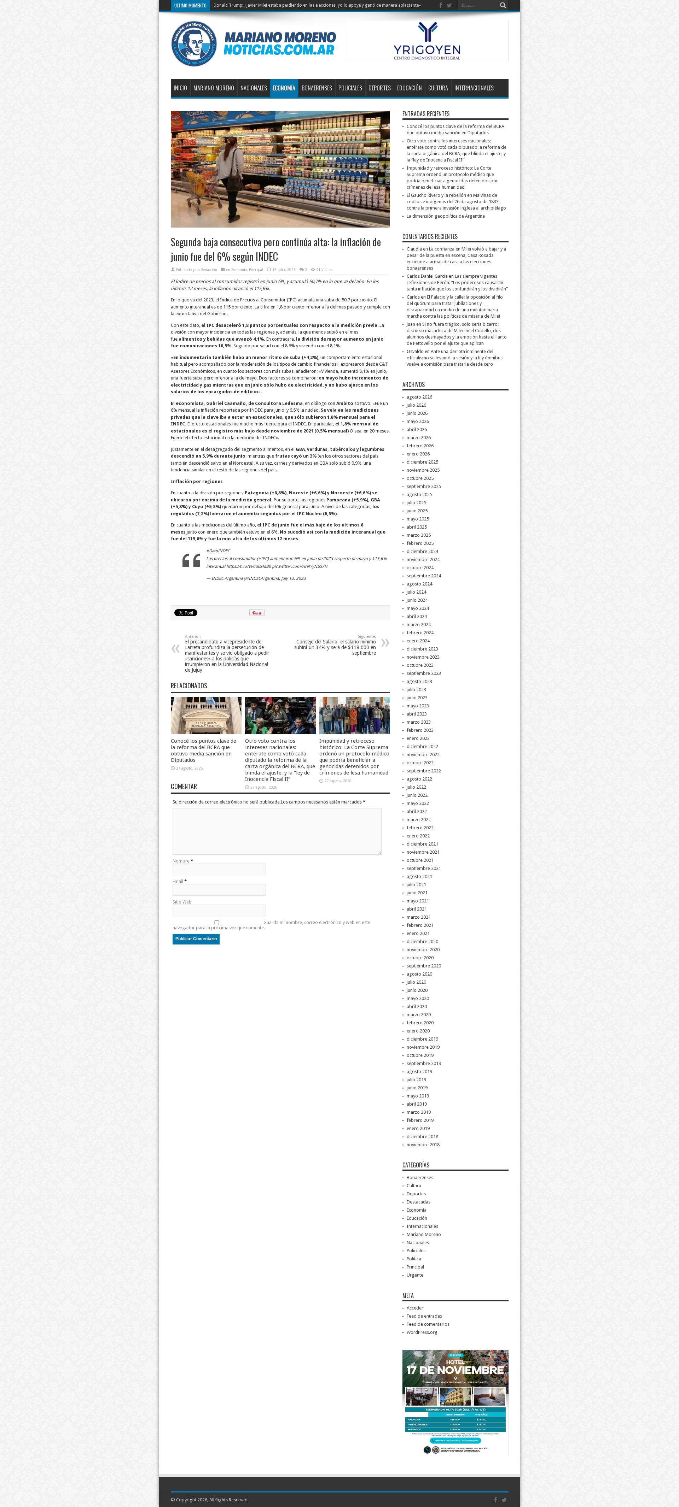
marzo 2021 (419, 917)
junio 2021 (417, 892)
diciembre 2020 (422, 941)
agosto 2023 (419, 681)
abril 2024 (417, 616)
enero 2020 (418, 1031)
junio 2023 (417, 697)
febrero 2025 (420, 543)
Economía (284, 88)
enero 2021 (418, 933)
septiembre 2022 (424, 770)
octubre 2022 (420, 762)
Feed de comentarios (428, 1324)
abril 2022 (417, 811)
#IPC (262, 558)
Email (178, 881)
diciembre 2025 (422, 462)
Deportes (379, 88)
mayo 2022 (418, 803)
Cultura (438, 88)
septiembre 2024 (424, 575)
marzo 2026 (419, 437)
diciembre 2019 (422, 1039)
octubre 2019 (420, 1055)
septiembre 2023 (424, 673)
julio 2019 (416, 1079)
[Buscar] (503, 5)
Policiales (350, 88)
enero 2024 (418, 640)
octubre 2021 (420, 860)
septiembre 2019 (424, 1063)
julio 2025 (416, 502)
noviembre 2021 (423, 852)
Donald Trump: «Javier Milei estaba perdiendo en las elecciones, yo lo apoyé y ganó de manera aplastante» (317, 5)
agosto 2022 (419, 779)
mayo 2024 (418, 608)
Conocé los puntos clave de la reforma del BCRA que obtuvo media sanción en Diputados (203, 750)
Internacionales (474, 88)
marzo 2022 (419, 819)
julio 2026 (416, 405)
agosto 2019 (419, 1071)
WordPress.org (422, 1332)
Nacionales (253, 88)
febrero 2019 (420, 1120)
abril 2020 (417, 1006)
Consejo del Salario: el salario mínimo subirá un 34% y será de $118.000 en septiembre (335, 645)
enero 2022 (418, 835)
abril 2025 (417, 527)
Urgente (415, 1275)
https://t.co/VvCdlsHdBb (248, 566)
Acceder (415, 1308)
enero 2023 (418, 738)
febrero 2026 (420, 445)
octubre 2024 (420, 567)
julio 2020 (416, 982)
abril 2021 (417, 909)
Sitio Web (182, 902)
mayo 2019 (418, 1096)
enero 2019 (418, 1128)
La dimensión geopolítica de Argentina (446, 216)
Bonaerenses (317, 88)
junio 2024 (417, 600)
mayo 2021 (418, 900)
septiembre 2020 (424, 966)
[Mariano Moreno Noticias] (253, 61)
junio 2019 (417, 1087)
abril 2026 (417, 429)
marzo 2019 (419, 1112)
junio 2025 (417, 510)
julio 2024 (416, 592)
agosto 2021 (419, 876)
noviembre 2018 (423, 1144)
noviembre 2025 (423, 470)
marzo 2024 (419, 624)
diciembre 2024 (422, 551)
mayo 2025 (418, 519)
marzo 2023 (419, 722)
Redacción (209, 270)
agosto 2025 (419, 494)
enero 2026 (418, 454)
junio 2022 (417, 795)
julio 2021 (416, 884)
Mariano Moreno (213, 88)
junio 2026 (417, 413)
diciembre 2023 (422, 649)
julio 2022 (416, 787)
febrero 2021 (420, 925)
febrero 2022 (420, 827)
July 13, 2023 (293, 578)
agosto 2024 (419, 584)
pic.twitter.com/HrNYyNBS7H (299, 566)
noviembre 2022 (423, 754)
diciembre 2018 (422, 1136)
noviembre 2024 (423, 559)
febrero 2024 (420, 632)
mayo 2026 (418, 421)
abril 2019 (417, 1104)
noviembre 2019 (423, 1047)
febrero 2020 (420, 1022)
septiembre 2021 (424, 868)
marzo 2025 (419, 535)
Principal (256, 270)
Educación (409, 88)
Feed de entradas (424, 1316)
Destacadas (418, 1202)
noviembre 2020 (423, 949)
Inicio (180, 88)
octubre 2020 (420, 957)
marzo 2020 (419, 1014)
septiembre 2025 (424, 486)
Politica (414, 1258)
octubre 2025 (420, 478)
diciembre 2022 (422, 746)
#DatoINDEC (218, 550)
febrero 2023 (420, 730)
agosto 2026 (419, 397)
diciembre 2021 (422, 844)
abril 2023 (417, 714)
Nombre (181, 861)
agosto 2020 (419, 974)
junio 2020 (417, 990)
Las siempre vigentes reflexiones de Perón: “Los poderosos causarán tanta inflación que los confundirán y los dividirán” (457, 282)
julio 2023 (416, 689)
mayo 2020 (418, 998)
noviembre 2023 (423, 657)
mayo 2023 (418, 705)
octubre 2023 (420, 665)
